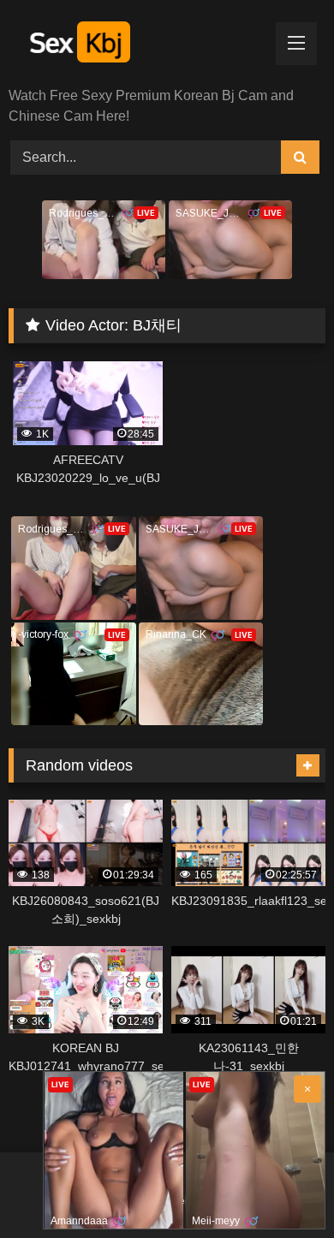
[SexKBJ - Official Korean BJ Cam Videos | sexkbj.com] (137, 45)
